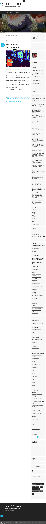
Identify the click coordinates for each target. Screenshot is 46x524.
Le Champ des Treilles (35, 348)
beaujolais (37, 486)
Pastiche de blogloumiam (37, 83)
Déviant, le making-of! (36, 115)
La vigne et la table (35, 419)
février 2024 (34, 215)
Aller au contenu (4, 0)
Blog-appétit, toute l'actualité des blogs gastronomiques (38, 429)
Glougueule (34, 260)
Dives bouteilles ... (36, 68)
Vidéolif (34, 91)
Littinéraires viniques (35, 267)
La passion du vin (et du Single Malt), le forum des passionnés (38, 408)
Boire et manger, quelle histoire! (37, 307)
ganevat (41, 486)
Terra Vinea (34, 387)
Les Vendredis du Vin (35, 248)
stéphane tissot (40, 484)
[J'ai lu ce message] (44, 522)
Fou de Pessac (34, 342)
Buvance (33, 382)
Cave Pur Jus (34, 373)
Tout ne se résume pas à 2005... (38, 110)
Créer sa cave (34, 361)
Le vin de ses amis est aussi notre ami (38, 245)
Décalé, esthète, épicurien (36, 277)
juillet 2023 (33, 218)
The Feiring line (34, 280)
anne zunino (19, 98)
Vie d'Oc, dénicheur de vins (36, 364)
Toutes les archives (35, 224)
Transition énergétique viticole (38, 124)
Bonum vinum (34, 292)
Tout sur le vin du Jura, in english (37, 286)
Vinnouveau (34, 374)
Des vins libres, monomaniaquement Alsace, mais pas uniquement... (38, 259)
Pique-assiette (34, 399)
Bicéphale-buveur (35, 269)
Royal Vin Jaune (34, 416)
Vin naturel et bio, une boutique (37, 359)
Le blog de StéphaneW (36, 264)
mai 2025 (33, 212)
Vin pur (33, 414)
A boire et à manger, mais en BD (37, 323)
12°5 (14, 101)
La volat (33, 379)
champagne (40, 491)
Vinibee (33, 370)
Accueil (3, 12)
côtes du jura (34, 484)
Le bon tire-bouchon (35, 417)
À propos (17, 12)
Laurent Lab (34, 153)
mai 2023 (33, 221)
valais (33, 493)
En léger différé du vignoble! (38, 70)
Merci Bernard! (35, 139)
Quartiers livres (20, 97)
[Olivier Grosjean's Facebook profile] (38, 450)
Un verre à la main (35, 246)
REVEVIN (34, 88)
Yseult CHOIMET (35, 159)
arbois (33, 486)
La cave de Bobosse (35, 278)
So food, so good (35, 313)
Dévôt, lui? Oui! (35, 134)
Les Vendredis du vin (36, 80)
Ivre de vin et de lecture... (37, 144)
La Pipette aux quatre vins (36, 249)
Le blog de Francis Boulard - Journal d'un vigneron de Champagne (38, 344)
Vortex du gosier (35, 290)
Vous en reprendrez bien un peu (37, 295)
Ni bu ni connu (34, 298)
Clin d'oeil (34, 67)
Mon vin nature (34, 376)
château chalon (34, 491)
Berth (33, 332)
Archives (9, 12)
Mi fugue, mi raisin (35, 365)
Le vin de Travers (35, 346)
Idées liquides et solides (36, 283)
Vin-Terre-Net (34, 411)
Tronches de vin (35, 89)
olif (32, 180)
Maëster (33, 330)
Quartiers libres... (36, 85)
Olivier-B (33, 165)
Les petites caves (35, 367)
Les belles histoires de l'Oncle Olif (37, 74)
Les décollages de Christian (36, 274)
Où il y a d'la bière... (35, 318)
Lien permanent (9, 97)
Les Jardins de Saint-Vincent (37, 355)
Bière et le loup (34, 296)
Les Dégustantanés (36, 76)
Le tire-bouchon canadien (36, 256)
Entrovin (33, 284)
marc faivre (11, 101)
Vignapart (33, 368)
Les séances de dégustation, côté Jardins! (37, 78)
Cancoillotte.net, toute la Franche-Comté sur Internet (38, 406)
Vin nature (33, 299)
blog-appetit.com (35, 459)
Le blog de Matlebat (35, 255)
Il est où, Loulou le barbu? (36, 308)
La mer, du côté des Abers (36, 310)
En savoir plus (3, 523)
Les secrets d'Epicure (35, 320)
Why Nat (33, 385)
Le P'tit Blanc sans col (35, 281)
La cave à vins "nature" (35, 362)
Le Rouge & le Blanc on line (36, 396)
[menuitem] (3, 12)
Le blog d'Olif (13, 4)
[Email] (24, 1)
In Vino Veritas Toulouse (36, 410)
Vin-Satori (33, 377)
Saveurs (35, 467)
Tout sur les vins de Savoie (36, 398)
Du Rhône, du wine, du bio (36, 371)
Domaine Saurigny (35, 340)
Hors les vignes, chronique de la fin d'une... (37, 160)
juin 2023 (33, 219)
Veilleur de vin (34, 380)
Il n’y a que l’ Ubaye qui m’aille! (38, 120)
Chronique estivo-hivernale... (38, 65)
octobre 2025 (34, 209)
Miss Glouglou (34, 271)
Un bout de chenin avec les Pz (37, 339)
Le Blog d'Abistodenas (35, 287)
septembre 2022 (34, 222)
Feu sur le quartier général (36, 329)
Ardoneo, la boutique (35, 358)
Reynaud (33, 169)
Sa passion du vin (35, 266)
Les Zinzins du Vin (35, 356)
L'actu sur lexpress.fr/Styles (37, 467)
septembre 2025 (34, 210)
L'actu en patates (35, 333)
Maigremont (34, 251)
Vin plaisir (33, 272)
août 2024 (33, 213)
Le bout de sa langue (35, 321)
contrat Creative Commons (39, 443)
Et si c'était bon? (34, 305)
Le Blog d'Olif (33, 454)
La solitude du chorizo (35, 311)
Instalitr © (34, 71)
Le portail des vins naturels (36, 413)
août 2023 (33, 216)
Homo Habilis (34, 293)
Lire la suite (27, 92)
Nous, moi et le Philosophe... (37, 129)
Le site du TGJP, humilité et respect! (38, 401)
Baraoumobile (34, 275)
